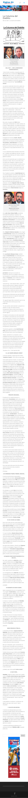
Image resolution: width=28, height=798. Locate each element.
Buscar (22, 735)
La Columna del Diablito (15, 20)
